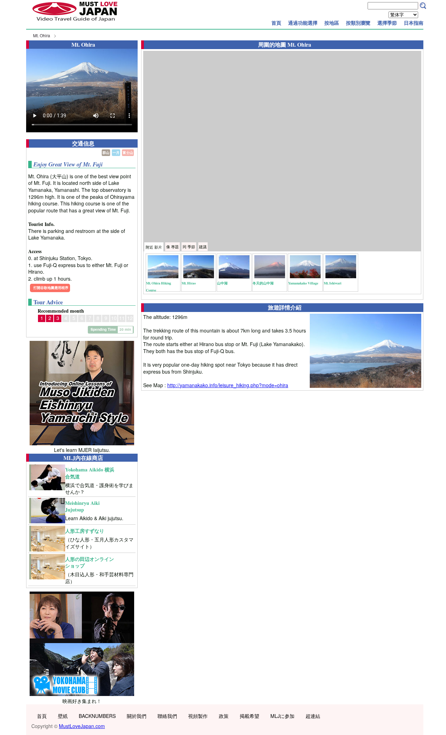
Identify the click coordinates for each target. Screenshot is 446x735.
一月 (116, 152)
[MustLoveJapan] (74, 22)
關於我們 (136, 715)
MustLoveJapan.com (82, 725)
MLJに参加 (282, 715)
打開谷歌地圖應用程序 (50, 287)
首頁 (276, 22)
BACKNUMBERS (97, 715)
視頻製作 (198, 715)
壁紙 (63, 715)
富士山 (128, 152)
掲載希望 (249, 715)
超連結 (313, 715)
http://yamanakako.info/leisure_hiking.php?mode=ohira (227, 385)
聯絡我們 (167, 715)
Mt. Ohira (41, 35)
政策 (224, 715)
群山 (105, 152)
